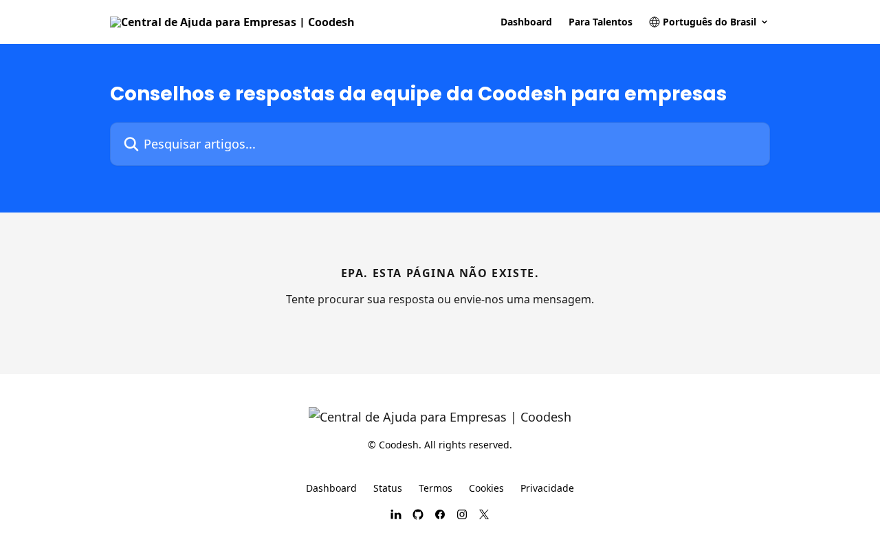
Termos (435, 487)
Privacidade (547, 487)
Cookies (486, 487)
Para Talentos (600, 22)
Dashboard (526, 22)
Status (387, 487)
